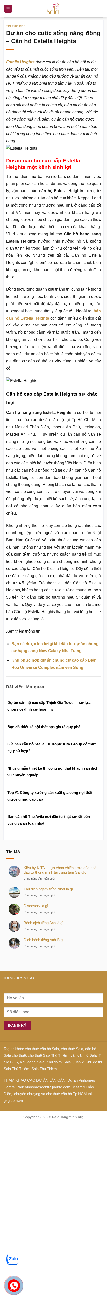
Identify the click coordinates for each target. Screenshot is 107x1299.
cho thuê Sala (72, 1049)
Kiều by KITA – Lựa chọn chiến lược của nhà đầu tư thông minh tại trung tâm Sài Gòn (60, 870)
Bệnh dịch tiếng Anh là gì (43, 923)
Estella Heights (20, 62)
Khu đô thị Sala (32, 1062)
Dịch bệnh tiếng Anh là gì (44, 940)
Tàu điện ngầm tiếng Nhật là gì (48, 889)
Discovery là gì (36, 906)
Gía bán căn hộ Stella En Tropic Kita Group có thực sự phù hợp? (52, 747)
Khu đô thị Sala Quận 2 (65, 1062)
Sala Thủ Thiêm (44, 1069)
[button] (8, 9)
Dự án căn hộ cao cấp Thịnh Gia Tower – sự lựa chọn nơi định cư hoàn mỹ (48, 705)
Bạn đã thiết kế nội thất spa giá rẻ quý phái (44, 727)
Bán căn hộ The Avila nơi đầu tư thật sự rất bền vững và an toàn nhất (48, 819)
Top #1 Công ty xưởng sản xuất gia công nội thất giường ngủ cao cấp (49, 795)
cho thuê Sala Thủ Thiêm (48, 1055)
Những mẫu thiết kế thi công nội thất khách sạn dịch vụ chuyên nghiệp (52, 771)
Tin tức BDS (15, 26)
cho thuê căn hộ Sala (42, 1049)
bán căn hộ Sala (83, 1055)
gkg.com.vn (13, 1100)
